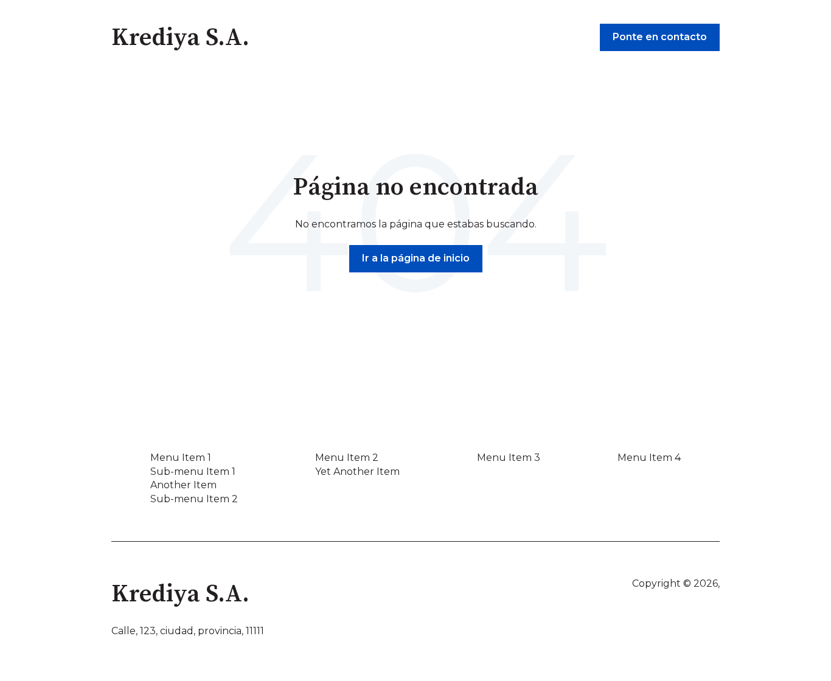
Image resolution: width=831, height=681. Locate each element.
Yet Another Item (357, 471)
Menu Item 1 (180, 457)
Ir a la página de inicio (416, 258)
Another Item (183, 485)
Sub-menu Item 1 (192, 471)
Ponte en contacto (660, 37)
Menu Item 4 (649, 457)
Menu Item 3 (508, 457)
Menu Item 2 (346, 457)
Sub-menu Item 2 (194, 499)
